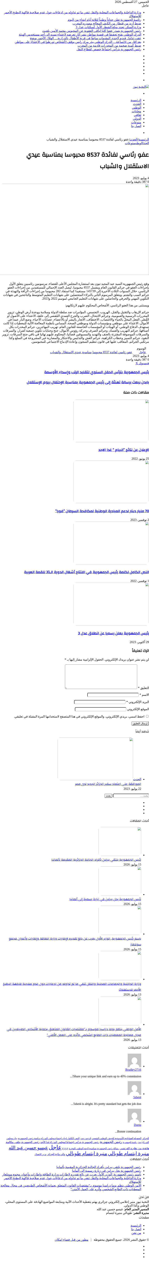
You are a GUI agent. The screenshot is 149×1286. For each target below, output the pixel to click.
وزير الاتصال (40, 1154)
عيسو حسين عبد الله (28, 1147)
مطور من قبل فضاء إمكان (71, 1239)
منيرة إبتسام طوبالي (128, 1153)
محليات (136, 111)
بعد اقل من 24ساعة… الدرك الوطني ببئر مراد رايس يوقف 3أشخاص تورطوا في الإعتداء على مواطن (78, 42)
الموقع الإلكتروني (138, 709)
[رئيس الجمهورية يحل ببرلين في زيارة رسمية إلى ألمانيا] (120, 894)
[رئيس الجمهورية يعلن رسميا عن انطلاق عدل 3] (111, 624)
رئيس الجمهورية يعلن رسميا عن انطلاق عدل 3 (113, 633)
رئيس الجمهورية (111, 1142)
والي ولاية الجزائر (56, 1154)
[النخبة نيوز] (141, 86)
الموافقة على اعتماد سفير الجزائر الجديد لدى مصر (108, 784)
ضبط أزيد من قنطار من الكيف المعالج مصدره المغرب (107, 23)
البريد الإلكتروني (137, 702)
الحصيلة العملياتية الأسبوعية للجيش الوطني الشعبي (116, 1138)
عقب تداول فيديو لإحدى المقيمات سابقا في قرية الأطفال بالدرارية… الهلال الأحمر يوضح (85, 38)
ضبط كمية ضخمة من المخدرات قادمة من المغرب (109, 45)
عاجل (142, 352)
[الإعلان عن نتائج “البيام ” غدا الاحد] (111, 441)
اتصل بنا (136, 126)
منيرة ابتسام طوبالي (86, 1153)
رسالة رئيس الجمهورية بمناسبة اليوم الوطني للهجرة (94, 1148)
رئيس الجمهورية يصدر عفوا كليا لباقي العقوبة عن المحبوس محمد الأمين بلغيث (91, 30)
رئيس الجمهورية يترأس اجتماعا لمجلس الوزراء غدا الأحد (69, 1142)
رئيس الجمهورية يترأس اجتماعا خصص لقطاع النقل (108, 49)
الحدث (137, 103)
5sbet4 (137, 1097)
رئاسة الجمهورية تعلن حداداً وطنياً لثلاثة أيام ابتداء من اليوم (104, 19)
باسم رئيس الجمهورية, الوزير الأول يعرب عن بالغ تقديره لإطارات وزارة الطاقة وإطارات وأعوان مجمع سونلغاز (71, 1174)
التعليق (143, 688)
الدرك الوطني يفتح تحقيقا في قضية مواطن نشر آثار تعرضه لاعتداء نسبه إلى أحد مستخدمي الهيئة (80, 34)
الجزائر (145, 1138)
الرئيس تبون (85, 1138)
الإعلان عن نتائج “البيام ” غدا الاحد (123, 449)
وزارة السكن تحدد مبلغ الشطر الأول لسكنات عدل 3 (108, 27)
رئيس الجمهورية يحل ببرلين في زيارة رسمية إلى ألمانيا (105, 899)
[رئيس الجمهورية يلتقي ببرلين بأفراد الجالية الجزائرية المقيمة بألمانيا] (120, 855)
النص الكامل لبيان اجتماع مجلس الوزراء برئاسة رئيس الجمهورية (49, 1138)
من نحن (136, 1233)
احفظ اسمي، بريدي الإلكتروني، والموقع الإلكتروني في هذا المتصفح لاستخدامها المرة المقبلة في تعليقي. (79, 716)
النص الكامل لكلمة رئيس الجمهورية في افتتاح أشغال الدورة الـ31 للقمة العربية (86, 572)
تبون (140, 1142)
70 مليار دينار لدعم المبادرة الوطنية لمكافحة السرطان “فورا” (102, 511)
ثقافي (137, 115)
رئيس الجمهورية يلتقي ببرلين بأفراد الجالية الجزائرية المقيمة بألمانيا (96, 860)
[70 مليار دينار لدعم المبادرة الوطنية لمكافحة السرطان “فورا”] (111, 502)
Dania (137, 1124)
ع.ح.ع (65, 1148)
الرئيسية (136, 100)
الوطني (136, 107)
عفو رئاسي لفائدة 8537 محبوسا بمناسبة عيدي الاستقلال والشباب (91, 352)
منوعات (136, 122)
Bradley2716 (133, 1069)
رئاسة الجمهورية (130, 1142)
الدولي (137, 118)
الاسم (144, 694)
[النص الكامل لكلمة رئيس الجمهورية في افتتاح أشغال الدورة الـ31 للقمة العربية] (111, 563)
